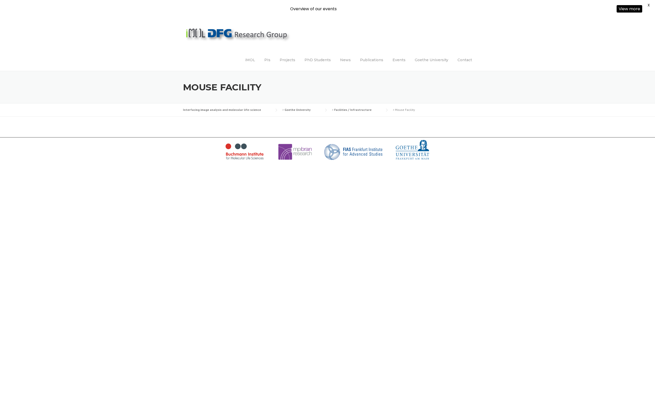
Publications (371, 60)
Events (399, 60)
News (345, 60)
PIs (267, 60)
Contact (464, 60)
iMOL (250, 60)
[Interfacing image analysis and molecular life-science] (247, 37)
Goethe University (431, 60)
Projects (287, 60)
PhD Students (317, 60)
